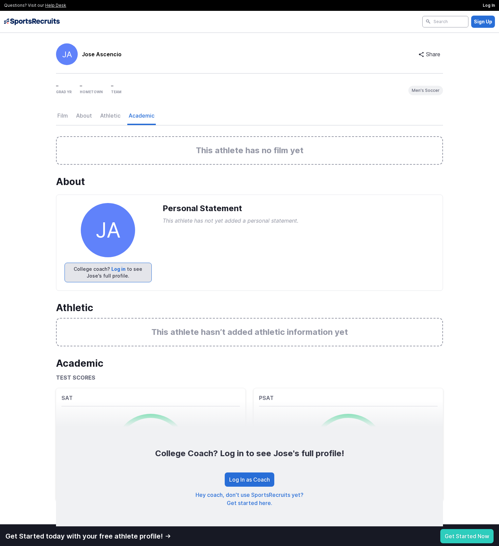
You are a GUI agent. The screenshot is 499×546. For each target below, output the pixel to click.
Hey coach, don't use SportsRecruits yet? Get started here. (249, 498)
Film (62, 115)
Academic (141, 115)
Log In (489, 5)
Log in (118, 269)
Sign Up (483, 21)
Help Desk (55, 5)
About (84, 115)
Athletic (110, 115)
